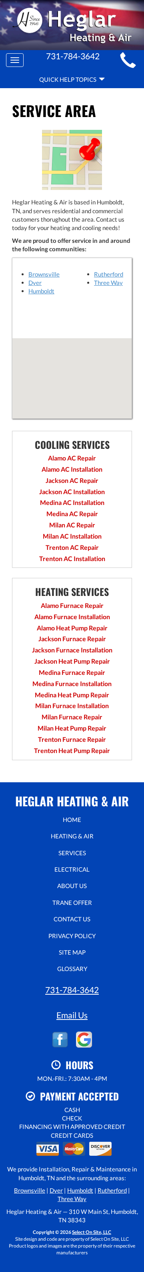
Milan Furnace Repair (72, 717)
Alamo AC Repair (72, 458)
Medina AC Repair (72, 513)
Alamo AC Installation (72, 469)
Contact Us (72, 919)
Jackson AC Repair (72, 480)
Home (72, 819)
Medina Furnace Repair (72, 672)
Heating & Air (72, 836)
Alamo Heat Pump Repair (72, 628)
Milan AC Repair (72, 525)
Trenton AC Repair (72, 547)
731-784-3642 (72, 990)
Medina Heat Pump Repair (72, 695)
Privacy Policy (72, 935)
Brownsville (44, 274)
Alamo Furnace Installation (72, 616)
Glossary (72, 968)
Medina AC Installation (72, 502)
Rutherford (108, 274)
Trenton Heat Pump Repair (72, 750)
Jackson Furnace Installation (72, 650)
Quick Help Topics (69, 79)
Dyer (35, 282)
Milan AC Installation (72, 536)
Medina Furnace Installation (72, 683)
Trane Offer (72, 902)
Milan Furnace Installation (72, 705)
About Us (72, 885)
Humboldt (41, 291)
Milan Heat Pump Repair (72, 728)
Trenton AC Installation (72, 558)
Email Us (72, 1015)
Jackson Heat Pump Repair (72, 661)
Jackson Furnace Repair (72, 638)
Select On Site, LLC (91, 1232)
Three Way (108, 282)
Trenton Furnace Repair (72, 739)
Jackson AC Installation (72, 491)
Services (72, 852)
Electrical (72, 869)
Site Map (72, 952)
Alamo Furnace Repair (72, 605)
